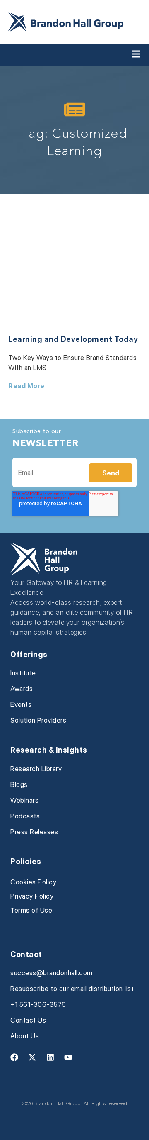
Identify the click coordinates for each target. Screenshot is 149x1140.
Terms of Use (31, 910)
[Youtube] (68, 1057)
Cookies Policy (33, 882)
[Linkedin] (50, 1057)
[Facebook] (14, 1057)
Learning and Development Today (73, 339)
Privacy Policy (31, 896)
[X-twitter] (32, 1057)
